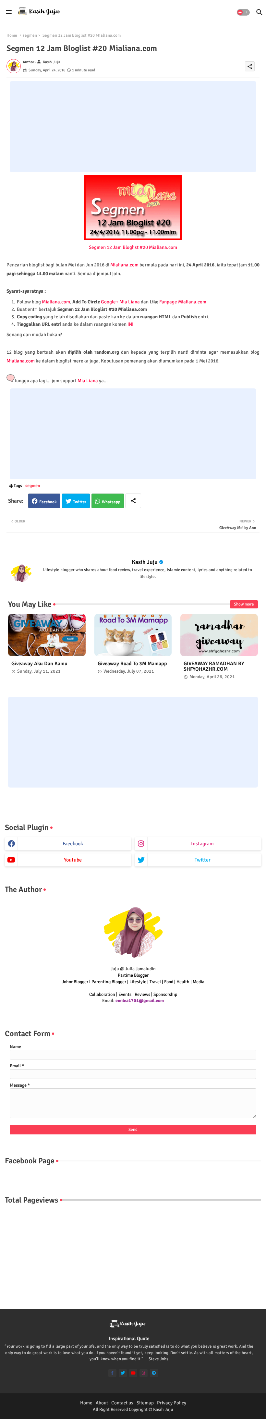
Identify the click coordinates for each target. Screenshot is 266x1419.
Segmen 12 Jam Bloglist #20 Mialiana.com (133, 247)
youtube (73, 860)
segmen (30, 35)
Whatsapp (111, 502)
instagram (202, 843)
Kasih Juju (145, 562)
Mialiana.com (124, 265)
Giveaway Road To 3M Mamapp (132, 664)
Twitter (79, 502)
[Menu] (9, 12)
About (102, 1403)
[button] (243, 12)
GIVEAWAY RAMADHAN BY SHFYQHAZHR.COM (214, 666)
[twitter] (123, 1373)
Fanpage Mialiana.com (182, 302)
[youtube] (133, 1373)
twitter (203, 860)
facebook (73, 843)
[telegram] (154, 1373)
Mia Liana (88, 381)
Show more (244, 604)
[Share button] (133, 501)
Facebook (48, 502)
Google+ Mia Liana (120, 302)
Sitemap (145, 1403)
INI (130, 324)
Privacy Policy (171, 1403)
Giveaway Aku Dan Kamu (39, 664)
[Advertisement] (133, 126)
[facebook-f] (112, 1373)
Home (11, 35)
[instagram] (143, 1373)
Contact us (122, 1403)
